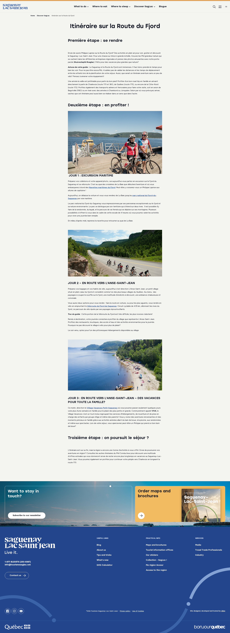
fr (226, 7)
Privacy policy (125, 611)
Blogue (163, 7)
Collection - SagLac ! (156, 560)
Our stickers (152, 555)
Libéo (223, 611)
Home (33, 16)
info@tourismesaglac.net (18, 565)
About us (101, 550)
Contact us (15, 575)
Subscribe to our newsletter (27, 516)
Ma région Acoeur (154, 565)
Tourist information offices (159, 550)
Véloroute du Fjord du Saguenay (102, 306)
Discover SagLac (43, 16)
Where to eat (99, 7)
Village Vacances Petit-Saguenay (102, 408)
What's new (102, 560)
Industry (199, 555)
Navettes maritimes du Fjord (102, 187)
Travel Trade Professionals (208, 550)
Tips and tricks (104, 555)
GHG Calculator (104, 565)
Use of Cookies (138, 611)
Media (198, 545)
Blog (99, 545)
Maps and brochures (156, 545)
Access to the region (156, 570)
